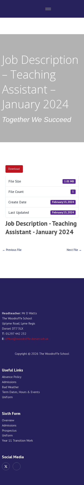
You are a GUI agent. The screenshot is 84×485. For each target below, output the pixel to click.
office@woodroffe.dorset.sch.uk (26, 339)
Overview (8, 420)
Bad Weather (10, 387)
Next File (74, 249)
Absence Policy (11, 377)
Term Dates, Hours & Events (21, 392)
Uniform (7, 397)
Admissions (9, 382)
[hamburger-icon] (48, 9)
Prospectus (9, 430)
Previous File (11, 249)
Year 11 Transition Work (17, 440)
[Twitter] (6, 466)
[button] (76, 9)
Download (14, 169)
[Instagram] (17, 466)
